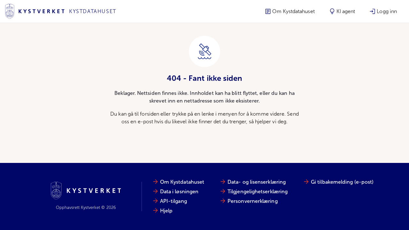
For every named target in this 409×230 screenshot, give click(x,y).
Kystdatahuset (92, 11)
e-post (145, 121)
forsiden (149, 114)
